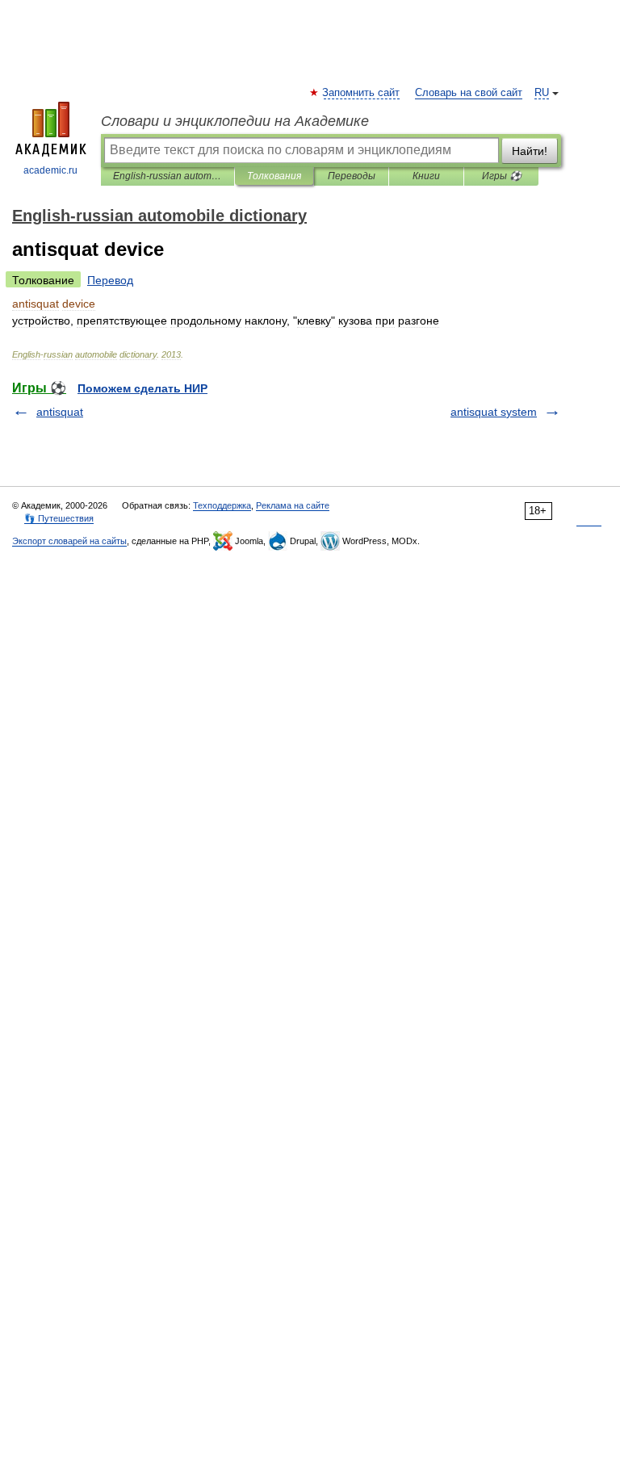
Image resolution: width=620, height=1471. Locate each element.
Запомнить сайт (362, 92)
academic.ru (50, 170)
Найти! (529, 151)
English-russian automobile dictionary (167, 176)
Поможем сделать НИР (142, 388)
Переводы (351, 176)
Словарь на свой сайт (468, 92)
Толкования (274, 176)
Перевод (110, 280)
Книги (426, 176)
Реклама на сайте (292, 505)
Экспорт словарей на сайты (69, 541)
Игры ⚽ (502, 176)
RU (541, 92)
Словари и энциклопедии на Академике (235, 121)
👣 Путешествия (59, 518)
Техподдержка (222, 505)
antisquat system (493, 411)
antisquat (59, 411)
